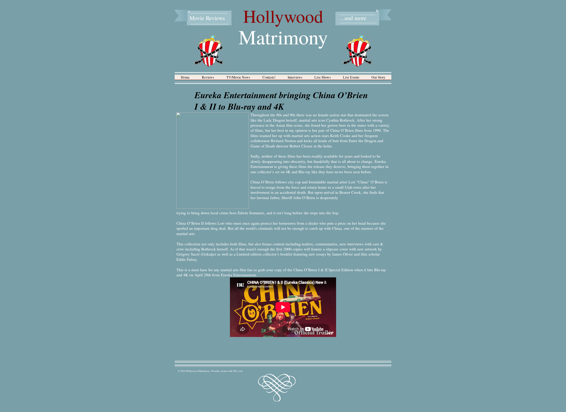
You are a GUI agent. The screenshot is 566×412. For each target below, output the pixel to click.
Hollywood (283, 16)
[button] (208, 79)
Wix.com (238, 370)
